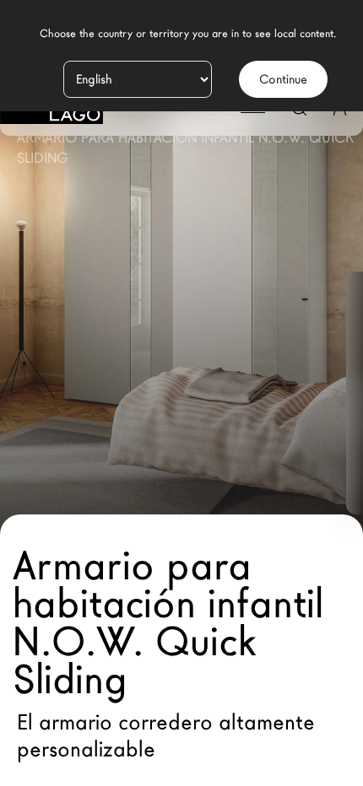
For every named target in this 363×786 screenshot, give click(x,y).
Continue (283, 79)
